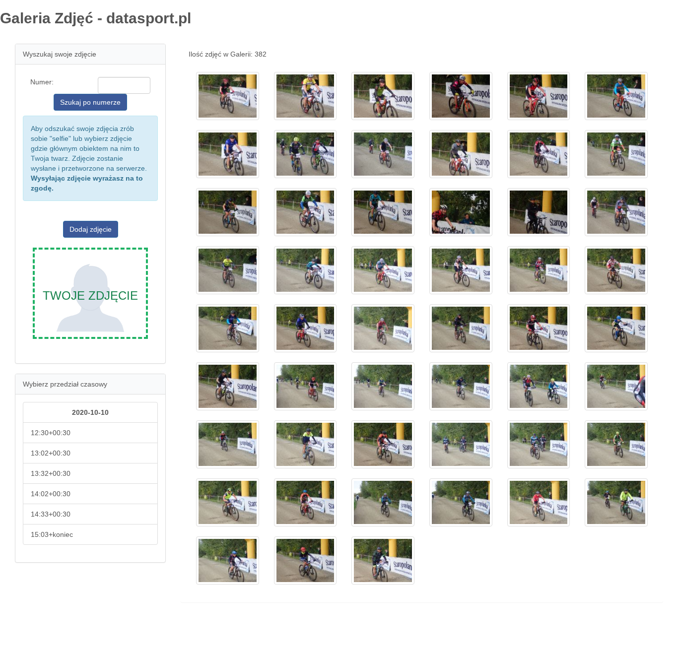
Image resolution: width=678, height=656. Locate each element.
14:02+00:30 (50, 494)
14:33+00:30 (50, 514)
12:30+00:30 (50, 433)
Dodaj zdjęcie (90, 229)
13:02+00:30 (50, 453)
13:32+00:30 (50, 473)
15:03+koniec (52, 534)
